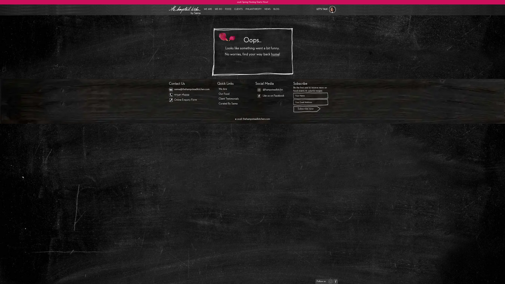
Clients (238, 9)
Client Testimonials (229, 99)
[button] (326, 9)
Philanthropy (254, 9)
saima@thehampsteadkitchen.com (191, 89)
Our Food (224, 94)
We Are (208, 9)
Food (228, 9)
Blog (276, 9)
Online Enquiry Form (185, 100)
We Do (218, 9)
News (267, 9)
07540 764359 (181, 95)
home (275, 54)
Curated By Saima (228, 104)
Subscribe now (306, 109)
